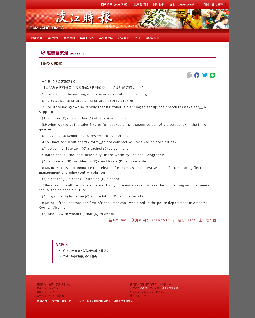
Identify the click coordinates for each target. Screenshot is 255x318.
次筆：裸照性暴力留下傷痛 (80, 256)
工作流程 (79, 301)
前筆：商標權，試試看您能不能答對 (86, 251)
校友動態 (123, 38)
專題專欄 (69, 38)
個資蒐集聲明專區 (123, 301)
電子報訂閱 (141, 4)
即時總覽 (36, 38)
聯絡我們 (42, 301)
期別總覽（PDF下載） (115, 4)
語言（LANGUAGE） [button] (183, 4)
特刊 (137, 38)
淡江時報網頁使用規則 (99, 301)
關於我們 (158, 4)
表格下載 (67, 301)
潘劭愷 (143, 288)
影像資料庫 (152, 38)
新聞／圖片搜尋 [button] (213, 4)
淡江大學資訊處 (170, 288)
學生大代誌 (106, 38)
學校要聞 (53, 38)
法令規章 (54, 301)
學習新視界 (87, 38)
